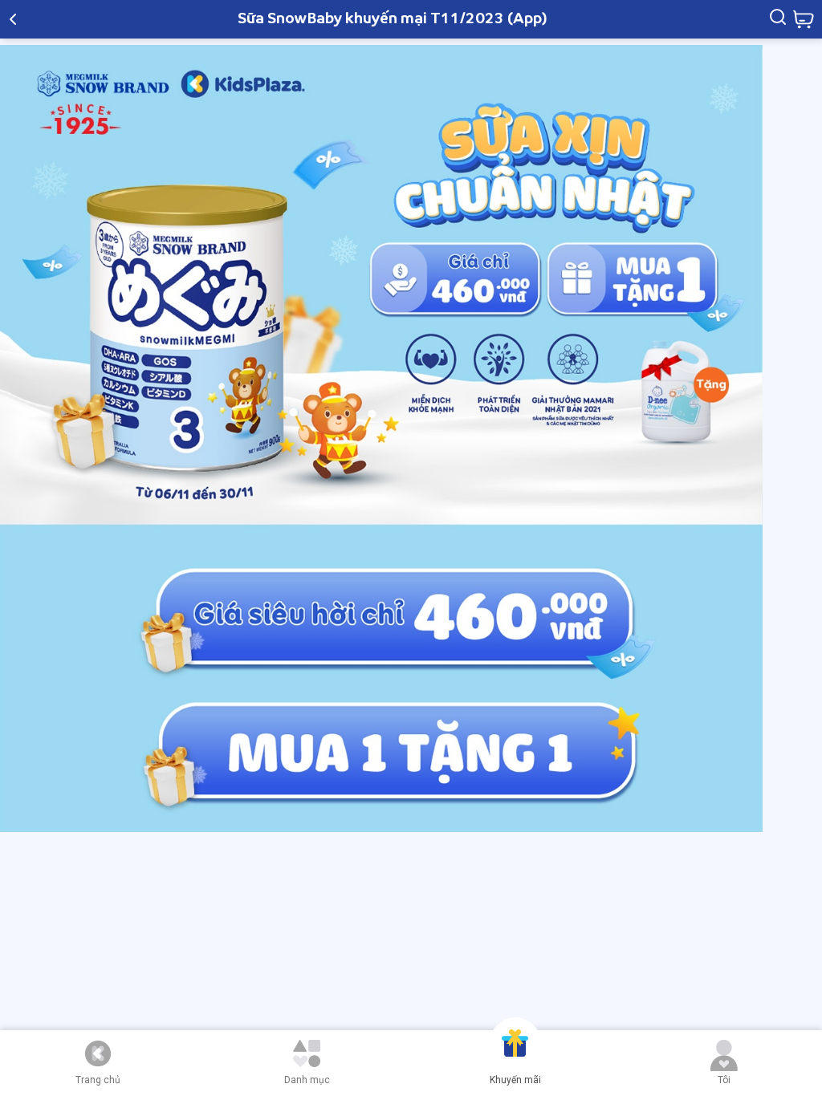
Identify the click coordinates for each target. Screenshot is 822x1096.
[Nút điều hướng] (98, 1053)
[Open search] (778, 19)
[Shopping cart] (803, 19)
